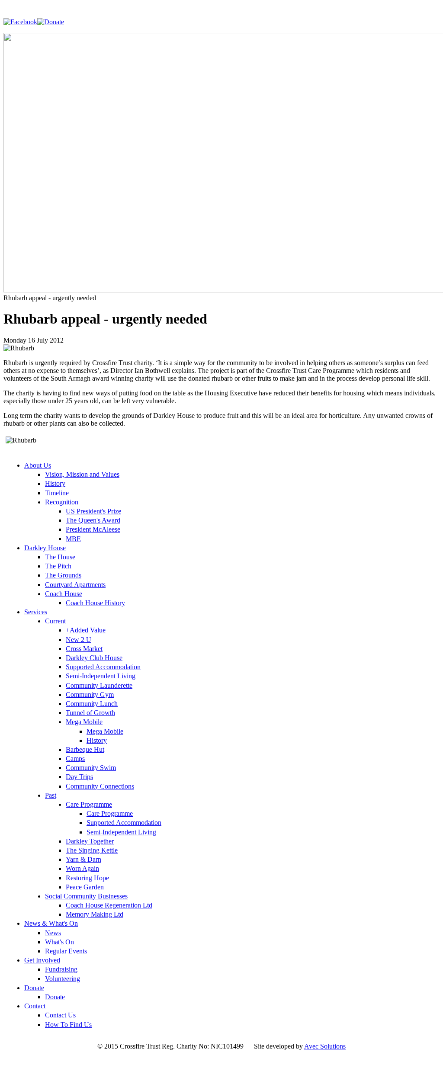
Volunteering (62, 978)
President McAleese (93, 529)
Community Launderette (99, 685)
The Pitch (58, 566)
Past (50, 795)
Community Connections (100, 786)
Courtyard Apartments (75, 584)
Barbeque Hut (85, 749)
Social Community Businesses (86, 896)
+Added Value (86, 630)
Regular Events (66, 951)
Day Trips (79, 776)
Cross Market (84, 648)
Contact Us (60, 1015)
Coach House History (95, 602)
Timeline (57, 493)
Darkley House (45, 548)
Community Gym (90, 694)
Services (35, 612)
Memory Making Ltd (94, 914)
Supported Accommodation (103, 666)
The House (60, 557)
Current (55, 621)
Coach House (63, 593)
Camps (75, 758)
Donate (34, 987)
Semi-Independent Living (100, 676)
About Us (37, 465)
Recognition (61, 502)
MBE (73, 538)
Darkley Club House (94, 657)
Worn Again (82, 868)
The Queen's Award (93, 520)
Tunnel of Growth (90, 712)
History (55, 483)
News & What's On (51, 923)
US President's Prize (93, 511)
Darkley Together (90, 841)
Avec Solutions (325, 1046)
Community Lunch (92, 703)
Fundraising (61, 969)
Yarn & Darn (83, 859)
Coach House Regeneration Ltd (109, 905)
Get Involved (42, 960)
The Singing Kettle (92, 850)
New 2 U (78, 639)
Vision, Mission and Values (82, 474)
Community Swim (91, 767)
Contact (34, 1006)
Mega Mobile (84, 721)
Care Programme (89, 804)
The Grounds (63, 575)
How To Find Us (68, 1024)
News (53, 933)
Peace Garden (85, 887)
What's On (59, 942)
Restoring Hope (87, 878)
